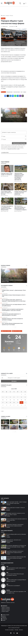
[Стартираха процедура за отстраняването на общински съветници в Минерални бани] (7, 201)
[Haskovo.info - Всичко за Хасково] (9, 3)
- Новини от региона (5, 608)
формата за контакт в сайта (13, 148)
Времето (4, 616)
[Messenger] (13, 96)
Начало (3, 15)
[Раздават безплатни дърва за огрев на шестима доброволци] (21, 186)
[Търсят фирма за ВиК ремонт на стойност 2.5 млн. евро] (7, 186)
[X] (8, 96)
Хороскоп (4, 617)
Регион (11, 15)
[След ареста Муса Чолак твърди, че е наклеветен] (7, 168)
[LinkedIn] (10, 96)
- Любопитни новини (5, 610)
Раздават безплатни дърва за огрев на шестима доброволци (21, 193)
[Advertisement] (14, 228)
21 (17, 402)
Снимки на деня (5, 614)
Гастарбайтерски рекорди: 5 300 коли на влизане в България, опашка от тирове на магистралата (14, 116)
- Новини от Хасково (5, 607)
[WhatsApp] (15, 96)
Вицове (3, 620)
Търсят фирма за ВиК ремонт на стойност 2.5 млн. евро (6, 193)
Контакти (21, 629)
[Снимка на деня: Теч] (5, 421)
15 (21, 399)
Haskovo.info (5, 26)
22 (21, 402)
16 (25, 399)
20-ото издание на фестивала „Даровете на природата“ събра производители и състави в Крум (14, 280)
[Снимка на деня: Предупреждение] (14, 427)
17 (2, 402)
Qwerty (8, 590)
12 (10, 399)
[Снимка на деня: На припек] (14, 421)
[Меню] (1, 3)
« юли (2, 411)
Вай (7, 566)
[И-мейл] (23, 96)
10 (2, 399)
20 (14, 402)
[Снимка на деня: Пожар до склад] (23, 427)
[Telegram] (18, 96)
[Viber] (20, 96)
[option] (14, 115)
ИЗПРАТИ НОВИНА (17, 331)
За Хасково (4, 618)
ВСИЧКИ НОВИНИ (6, 331)
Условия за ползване (9, 629)
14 (17, 399)
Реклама (16, 629)
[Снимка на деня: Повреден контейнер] (23, 421)
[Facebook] (5, 96)
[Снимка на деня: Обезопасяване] (5, 427)
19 (10, 402)
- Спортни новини (5, 611)
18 (6, 402)
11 (6, 399)
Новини (7, 15)
